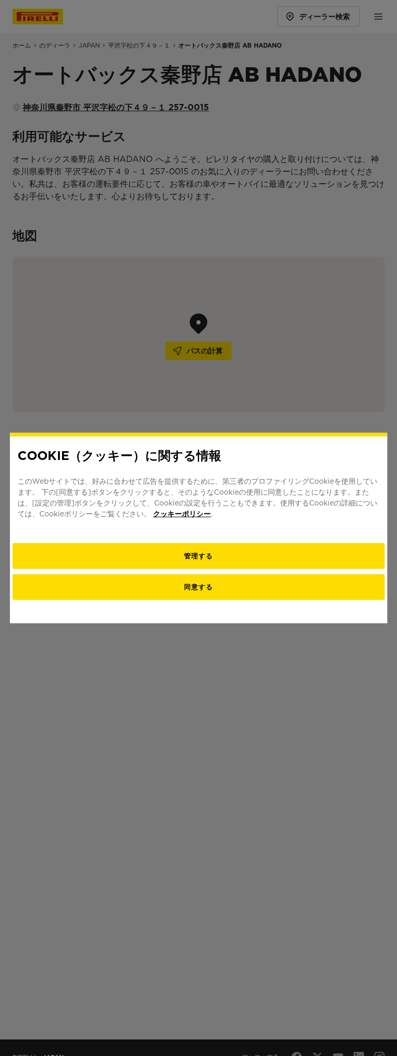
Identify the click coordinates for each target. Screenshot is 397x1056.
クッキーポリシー (182, 514)
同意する (198, 587)
